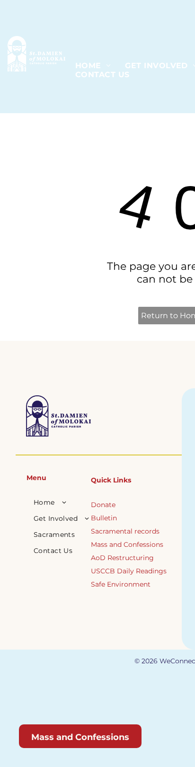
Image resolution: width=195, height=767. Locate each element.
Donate (103, 504)
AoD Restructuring (122, 557)
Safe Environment (121, 584)
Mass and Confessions (127, 544)
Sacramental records (125, 531)
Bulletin (104, 518)
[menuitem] (93, 65)
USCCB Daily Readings (129, 571)
